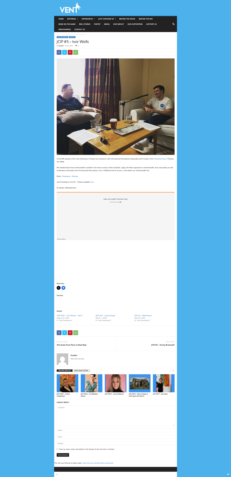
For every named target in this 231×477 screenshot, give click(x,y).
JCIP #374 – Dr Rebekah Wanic (89, 395)
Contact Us (79, 29)
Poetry (97, 24)
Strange (75, 176)
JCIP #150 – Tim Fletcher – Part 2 (70, 316)
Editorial (71, 19)
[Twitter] (64, 52)
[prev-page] (170, 370)
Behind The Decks (127, 19)
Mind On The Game (66, 24)
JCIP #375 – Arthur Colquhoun (63, 395)
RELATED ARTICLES (65, 370)
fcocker (61, 46)
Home (61, 19)
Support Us (151, 24)
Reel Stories (84, 24)
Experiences (87, 19)
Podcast (72, 37)
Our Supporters (135, 24)
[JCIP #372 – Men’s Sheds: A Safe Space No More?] (140, 383)
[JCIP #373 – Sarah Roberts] (115, 383)
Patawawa (66, 176)
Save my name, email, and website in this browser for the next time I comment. (87, 449)
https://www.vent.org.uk (77, 358)
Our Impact (118, 24)
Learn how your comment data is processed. (98, 463)
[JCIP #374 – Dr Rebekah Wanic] (91, 383)
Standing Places (160, 159)
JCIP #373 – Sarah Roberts (114, 394)
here (92, 182)
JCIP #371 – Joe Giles (160, 394)
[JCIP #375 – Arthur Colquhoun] (67, 383)
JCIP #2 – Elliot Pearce (143, 316)
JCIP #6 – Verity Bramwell (162, 345)
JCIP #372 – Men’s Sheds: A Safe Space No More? (138, 395)
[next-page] (173, 370)
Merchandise (64, 29)
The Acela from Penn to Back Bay (72, 345)
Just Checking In (106, 19)
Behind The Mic (146, 19)
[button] (173, 24)
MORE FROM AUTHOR (81, 370)
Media (107, 24)
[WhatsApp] (75, 52)
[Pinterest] (70, 52)
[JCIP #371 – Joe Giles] (164, 383)
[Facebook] (59, 52)
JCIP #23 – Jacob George (105, 316)
